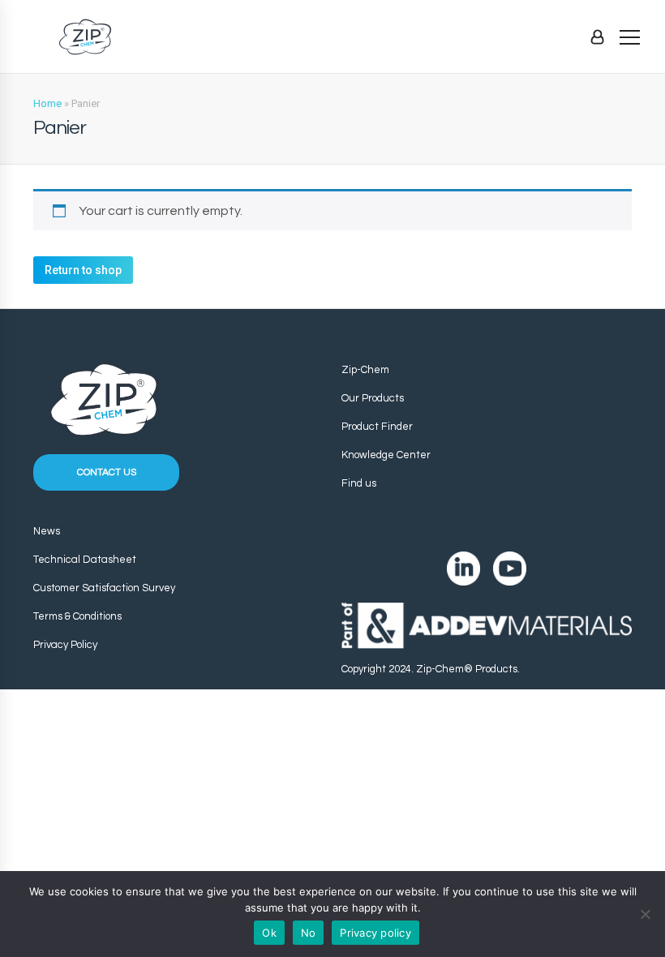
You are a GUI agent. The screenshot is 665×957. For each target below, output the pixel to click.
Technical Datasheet (84, 559)
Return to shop (83, 270)
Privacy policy (375, 932)
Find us (358, 483)
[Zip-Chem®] (85, 36)
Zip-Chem (365, 370)
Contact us (106, 472)
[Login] (597, 36)
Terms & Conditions (77, 616)
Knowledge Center (386, 455)
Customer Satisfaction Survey (104, 588)
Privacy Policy (65, 644)
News (46, 531)
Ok (269, 932)
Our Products (372, 398)
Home (47, 103)
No (308, 932)
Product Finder (377, 426)
